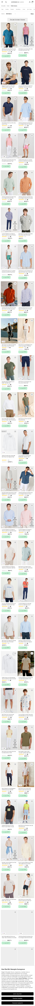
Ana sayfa (3, 5)
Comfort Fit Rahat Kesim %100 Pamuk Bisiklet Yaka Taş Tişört (9, 900)
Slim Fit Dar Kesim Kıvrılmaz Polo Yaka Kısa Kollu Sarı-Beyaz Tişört (9, 752)
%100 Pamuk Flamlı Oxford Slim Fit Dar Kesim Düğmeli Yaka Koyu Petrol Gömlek (26, 493)
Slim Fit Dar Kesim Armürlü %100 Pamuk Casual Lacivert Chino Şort (25, 900)
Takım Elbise (18, 9)
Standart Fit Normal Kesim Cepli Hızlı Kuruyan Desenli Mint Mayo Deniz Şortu (8, 271)
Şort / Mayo (29, 9)
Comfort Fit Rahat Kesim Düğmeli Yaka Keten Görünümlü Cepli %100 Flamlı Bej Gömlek (8, 567)
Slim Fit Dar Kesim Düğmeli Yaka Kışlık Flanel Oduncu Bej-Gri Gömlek (9, 641)
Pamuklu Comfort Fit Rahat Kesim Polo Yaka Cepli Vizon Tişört (9, 863)
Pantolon (12, 9)
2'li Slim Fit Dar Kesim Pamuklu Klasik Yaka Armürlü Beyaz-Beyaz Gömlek (9, 678)
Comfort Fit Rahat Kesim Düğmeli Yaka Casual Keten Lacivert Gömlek (9, 234)
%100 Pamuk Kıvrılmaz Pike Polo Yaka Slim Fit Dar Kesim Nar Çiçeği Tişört (9, 308)
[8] (9, 955)
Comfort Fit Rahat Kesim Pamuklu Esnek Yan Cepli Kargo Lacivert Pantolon (25, 604)
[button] (15, 24)
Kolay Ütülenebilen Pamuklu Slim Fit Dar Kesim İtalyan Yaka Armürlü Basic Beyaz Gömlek (9, 419)
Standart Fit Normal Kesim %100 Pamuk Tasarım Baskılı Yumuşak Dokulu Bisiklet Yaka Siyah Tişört (8, 826)
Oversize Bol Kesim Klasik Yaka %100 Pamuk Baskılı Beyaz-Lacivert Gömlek (26, 715)
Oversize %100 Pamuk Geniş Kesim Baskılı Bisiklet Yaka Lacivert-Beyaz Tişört (25, 86)
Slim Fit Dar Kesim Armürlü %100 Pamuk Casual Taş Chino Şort (8, 715)
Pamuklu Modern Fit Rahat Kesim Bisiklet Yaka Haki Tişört (8, 382)
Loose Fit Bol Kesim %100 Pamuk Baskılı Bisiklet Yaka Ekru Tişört (25, 456)
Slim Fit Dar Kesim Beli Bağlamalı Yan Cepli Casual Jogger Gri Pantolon (25, 345)
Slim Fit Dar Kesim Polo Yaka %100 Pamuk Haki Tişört (25, 419)
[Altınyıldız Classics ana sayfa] (17, 2)
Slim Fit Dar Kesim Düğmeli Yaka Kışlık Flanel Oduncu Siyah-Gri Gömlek (9, 345)
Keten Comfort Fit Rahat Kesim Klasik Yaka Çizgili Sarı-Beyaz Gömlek (26, 863)
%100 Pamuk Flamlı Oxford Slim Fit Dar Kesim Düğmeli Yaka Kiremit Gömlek (26, 197)
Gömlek (6, 9)
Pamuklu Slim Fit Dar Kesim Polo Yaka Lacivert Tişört (9, 123)
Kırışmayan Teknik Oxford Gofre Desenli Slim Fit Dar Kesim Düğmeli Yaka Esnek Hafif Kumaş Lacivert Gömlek (25, 641)
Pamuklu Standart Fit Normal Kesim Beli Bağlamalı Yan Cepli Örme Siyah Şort (9, 493)
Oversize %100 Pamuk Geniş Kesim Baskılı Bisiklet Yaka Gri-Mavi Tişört (9, 604)
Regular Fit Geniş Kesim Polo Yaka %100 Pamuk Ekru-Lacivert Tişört (8, 86)
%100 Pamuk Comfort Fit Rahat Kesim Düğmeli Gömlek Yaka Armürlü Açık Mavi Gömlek (26, 271)
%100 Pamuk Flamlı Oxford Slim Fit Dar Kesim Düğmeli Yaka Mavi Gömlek (26, 123)
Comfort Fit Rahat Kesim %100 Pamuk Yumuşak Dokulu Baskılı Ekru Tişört (26, 678)
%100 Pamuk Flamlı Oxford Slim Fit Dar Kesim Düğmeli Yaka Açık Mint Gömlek (9, 197)
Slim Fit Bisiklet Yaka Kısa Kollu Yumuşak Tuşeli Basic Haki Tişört (25, 752)
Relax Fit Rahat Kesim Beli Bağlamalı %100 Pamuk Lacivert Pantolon (8, 789)
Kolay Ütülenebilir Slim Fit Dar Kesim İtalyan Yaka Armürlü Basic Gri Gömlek (9, 937)
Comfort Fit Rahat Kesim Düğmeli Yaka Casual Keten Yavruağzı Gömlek (25, 530)
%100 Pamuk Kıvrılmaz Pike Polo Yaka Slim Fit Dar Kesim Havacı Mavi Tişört (9, 49)
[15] (26, 918)
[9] (26, 955)
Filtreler (32, 13)
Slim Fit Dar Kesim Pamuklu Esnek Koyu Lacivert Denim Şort (25, 382)
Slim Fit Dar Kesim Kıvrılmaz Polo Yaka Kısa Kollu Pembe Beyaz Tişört (9, 160)
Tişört (2, 9)
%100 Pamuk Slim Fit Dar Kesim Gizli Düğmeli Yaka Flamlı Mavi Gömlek (25, 308)
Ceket (24, 9)
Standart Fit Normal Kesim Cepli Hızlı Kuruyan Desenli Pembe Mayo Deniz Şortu (26, 160)
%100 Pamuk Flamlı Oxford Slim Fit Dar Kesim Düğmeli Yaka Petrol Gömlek (26, 937)
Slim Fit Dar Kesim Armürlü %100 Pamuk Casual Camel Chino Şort (25, 789)
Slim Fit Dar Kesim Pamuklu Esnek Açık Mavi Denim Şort (26, 826)
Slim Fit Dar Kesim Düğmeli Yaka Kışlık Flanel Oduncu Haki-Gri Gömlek (25, 234)
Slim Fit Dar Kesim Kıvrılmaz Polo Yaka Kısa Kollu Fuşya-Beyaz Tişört (26, 49)
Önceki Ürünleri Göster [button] (17, 20)
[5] (9, 918)
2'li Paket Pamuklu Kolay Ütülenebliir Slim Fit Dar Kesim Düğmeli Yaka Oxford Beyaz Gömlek (8, 456)
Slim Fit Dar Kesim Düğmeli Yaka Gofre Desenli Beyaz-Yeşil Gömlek (25, 567)
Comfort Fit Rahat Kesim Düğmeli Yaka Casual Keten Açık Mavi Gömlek (9, 530)
